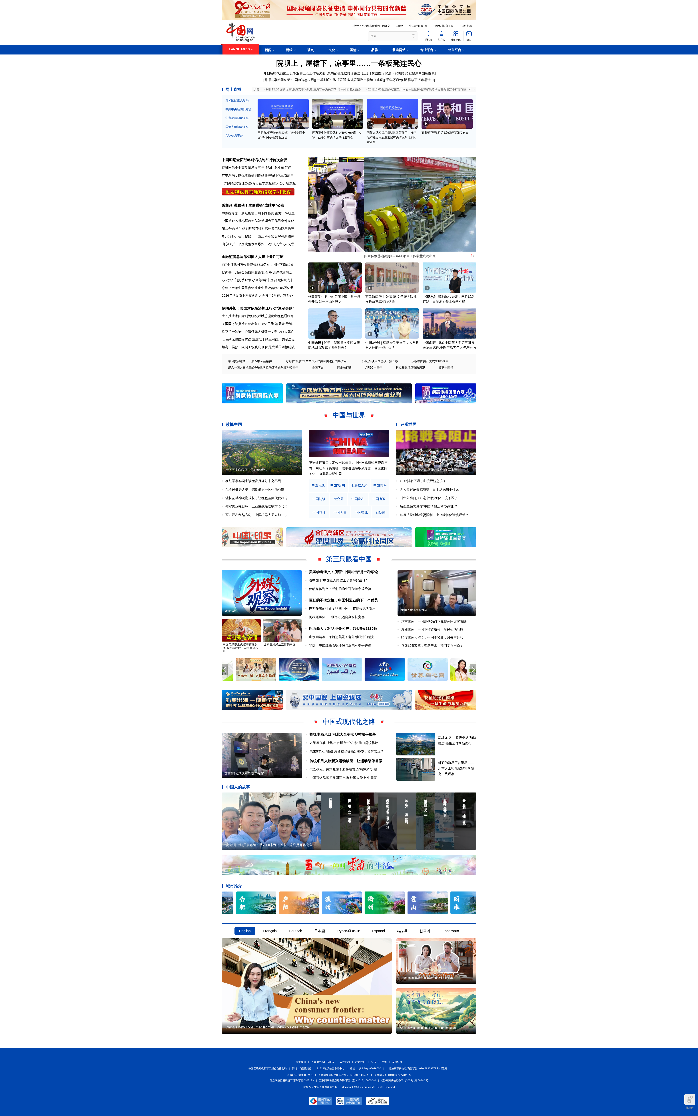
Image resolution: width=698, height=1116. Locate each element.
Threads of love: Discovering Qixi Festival (427, 977)
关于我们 (301, 1061)
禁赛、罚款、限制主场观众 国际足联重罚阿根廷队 (258, 347)
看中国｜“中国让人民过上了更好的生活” (338, 580)
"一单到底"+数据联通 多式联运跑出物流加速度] (350, 80)
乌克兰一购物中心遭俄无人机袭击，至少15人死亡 (258, 331)
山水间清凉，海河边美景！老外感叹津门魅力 (341, 637)
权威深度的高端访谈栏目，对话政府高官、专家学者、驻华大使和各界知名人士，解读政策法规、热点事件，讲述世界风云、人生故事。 (348, 468)
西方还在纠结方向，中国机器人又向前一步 (256, 515)
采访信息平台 (234, 135)
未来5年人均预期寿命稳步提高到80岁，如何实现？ (347, 751)
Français (270, 931)
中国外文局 (465, 25)
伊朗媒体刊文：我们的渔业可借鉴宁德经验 (340, 589)
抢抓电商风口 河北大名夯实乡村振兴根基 (343, 734)
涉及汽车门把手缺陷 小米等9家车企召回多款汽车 (257, 280)
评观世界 (408, 424)
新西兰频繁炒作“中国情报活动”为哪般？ (429, 506)
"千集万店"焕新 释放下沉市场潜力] (410, 80)
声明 (384, 1061)
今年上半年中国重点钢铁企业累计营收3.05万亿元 (258, 288)
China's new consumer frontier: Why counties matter (267, 1027)
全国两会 (318, 367)
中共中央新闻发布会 (238, 109)
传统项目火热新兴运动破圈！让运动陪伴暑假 (346, 761)
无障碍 (690, 1107)
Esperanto (450, 931)
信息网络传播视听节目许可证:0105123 (292, 1080)
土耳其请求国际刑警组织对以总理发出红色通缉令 (258, 316)
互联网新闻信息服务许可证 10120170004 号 (343, 1074)
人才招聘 (345, 1061)
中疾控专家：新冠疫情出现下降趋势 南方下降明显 (258, 213)
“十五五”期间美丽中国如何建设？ (246, 469)
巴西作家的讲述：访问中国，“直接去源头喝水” (343, 608)
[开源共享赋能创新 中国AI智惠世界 (288, 80)
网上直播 (233, 89)
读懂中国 (234, 424)
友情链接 (397, 1061)
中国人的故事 (238, 787)
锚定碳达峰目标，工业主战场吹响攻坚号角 (256, 506)
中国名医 (429, 343)
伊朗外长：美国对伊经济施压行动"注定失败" (258, 308)
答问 (288, 167)
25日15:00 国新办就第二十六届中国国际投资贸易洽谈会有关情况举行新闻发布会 (420, 89)
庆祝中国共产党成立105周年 (430, 361)
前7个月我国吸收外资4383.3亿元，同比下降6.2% (257, 264)
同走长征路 (344, 367)
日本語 (319, 931)
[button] (473, 204)
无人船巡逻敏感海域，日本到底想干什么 (429, 489)
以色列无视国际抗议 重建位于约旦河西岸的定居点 (258, 339)
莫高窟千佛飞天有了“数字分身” (244, 773)
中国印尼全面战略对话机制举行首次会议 (254, 160)
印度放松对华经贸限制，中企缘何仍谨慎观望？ (434, 515)
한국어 (424, 931)
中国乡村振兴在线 (443, 25)
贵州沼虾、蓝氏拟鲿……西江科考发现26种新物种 (258, 236)
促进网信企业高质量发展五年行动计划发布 (253, 167)
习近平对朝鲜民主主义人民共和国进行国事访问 (315, 361)
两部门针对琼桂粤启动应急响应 (271, 229)
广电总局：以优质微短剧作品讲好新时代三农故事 (258, 175)
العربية (402, 931)
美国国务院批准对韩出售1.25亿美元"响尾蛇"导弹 (257, 324)
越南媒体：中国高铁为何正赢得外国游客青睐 (434, 621)
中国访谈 (429, 297)
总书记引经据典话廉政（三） (348, 73)
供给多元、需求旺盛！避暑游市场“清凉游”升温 (343, 769)
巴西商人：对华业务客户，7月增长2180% (343, 628)
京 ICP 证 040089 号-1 (300, 1074)
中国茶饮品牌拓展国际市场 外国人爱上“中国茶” (345, 778)
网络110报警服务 (301, 1068)
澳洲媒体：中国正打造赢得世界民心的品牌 (432, 629)
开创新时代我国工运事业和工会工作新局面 (294, 73)
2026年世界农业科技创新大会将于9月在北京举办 (257, 295)
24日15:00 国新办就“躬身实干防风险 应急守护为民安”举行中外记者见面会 (313, 89)
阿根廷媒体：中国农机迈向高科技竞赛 (337, 617)
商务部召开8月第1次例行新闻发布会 (445, 132)
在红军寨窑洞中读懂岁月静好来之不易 (253, 481)
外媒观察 (230, 610)
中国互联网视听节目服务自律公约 (267, 1068)
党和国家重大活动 (237, 100)
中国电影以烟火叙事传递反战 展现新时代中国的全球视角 (240, 648)
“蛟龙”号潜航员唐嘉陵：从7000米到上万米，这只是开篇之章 (268, 845)
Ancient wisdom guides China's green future (428, 1027)
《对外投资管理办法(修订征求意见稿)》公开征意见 (259, 183)
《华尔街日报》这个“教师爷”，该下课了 (429, 498)
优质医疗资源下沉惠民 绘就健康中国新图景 (403, 73)
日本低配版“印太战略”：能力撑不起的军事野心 (430, 469)
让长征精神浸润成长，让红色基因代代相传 (256, 498)
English (245, 931)
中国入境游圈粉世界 (414, 610)
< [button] (470, 89)
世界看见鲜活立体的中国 (280, 644)
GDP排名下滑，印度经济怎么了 (423, 481)
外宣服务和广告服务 (322, 1061)
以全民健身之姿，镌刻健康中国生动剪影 (254, 489)
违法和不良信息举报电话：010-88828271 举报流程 (418, 1068)
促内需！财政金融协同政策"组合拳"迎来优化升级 (257, 272)
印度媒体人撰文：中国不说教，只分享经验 (432, 637)
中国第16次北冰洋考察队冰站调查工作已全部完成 (258, 221)
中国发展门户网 (418, 25)
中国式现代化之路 (349, 721)
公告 (373, 1061)
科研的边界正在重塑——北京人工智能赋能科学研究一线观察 (456, 768)
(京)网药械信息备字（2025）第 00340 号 (404, 1080)
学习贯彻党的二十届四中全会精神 (250, 361)
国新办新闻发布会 (237, 126)
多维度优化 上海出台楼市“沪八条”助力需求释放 (344, 743)
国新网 (399, 25)
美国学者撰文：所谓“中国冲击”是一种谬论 (343, 572)
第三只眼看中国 (349, 559)
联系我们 (360, 1061)
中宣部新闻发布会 (237, 118)
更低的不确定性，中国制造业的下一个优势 (343, 600)
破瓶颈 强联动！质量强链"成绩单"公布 (253, 205)
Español (378, 931)
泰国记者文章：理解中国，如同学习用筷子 (432, 645)
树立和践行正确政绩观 (410, 367)
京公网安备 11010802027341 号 (392, 1074)
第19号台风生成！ (235, 229)
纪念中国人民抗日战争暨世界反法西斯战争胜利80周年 (263, 367)
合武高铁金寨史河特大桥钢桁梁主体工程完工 (341, 256)
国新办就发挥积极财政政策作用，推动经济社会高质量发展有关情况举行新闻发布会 (391, 137)
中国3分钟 (372, 343)
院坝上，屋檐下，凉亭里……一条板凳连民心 (349, 63)
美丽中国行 (446, 367)
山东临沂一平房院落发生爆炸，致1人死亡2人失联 (258, 244)
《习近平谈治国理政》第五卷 (379, 361)
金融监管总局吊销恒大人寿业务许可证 (253, 257)
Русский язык (348, 931)
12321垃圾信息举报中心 (330, 1068)
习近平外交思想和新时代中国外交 (371, 25)
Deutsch (295, 931)
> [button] (474, 89)
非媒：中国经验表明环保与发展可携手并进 (340, 645)
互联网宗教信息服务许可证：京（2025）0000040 (347, 1080)
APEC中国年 (373, 367)
